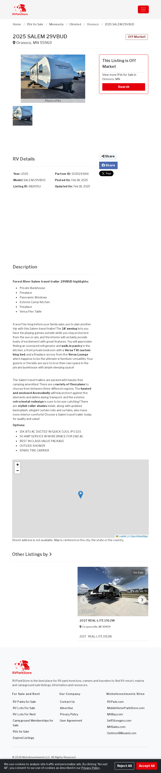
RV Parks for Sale (24, 701)
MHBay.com (115, 714)
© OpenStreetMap (138, 536)
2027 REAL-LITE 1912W (97, 620)
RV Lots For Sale (24, 708)
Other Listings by (30, 554)
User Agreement (71, 720)
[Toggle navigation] (143, 9)
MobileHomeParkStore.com (126, 708)
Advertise (66, 708)
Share (109, 156)
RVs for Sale (21, 731)
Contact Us (67, 701)
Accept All (147, 766)
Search (123, 87)
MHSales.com (116, 726)
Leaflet (122, 536)
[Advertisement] (53, 137)
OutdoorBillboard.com (121, 733)
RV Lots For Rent (24, 714)
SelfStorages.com (119, 720)
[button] (53, 79)
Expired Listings (23, 737)
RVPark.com (115, 701)
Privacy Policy (69, 714)
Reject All (124, 766)
